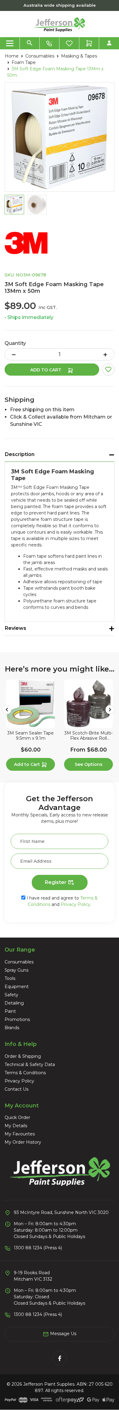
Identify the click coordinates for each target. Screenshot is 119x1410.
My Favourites (20, 1134)
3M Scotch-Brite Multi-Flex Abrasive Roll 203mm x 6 (88, 736)
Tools (10, 978)
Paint (10, 1011)
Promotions (17, 1019)
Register (56, 882)
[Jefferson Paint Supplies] (59, 23)
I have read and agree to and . (61, 901)
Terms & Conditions (25, 1072)
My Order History (23, 1142)
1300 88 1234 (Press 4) (38, 1247)
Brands (12, 1027)
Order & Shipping (23, 1056)
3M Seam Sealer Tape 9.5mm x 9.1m (30, 736)
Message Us (62, 1333)
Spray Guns (16, 970)
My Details (16, 1125)
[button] (108, 369)
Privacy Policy (75, 904)
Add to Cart (46, 370)
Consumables (19, 962)
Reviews (15, 628)
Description (19, 454)
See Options (89, 764)
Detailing (14, 1003)
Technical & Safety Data (30, 1064)
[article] (31, 726)
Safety (11, 995)
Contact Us (16, 1089)
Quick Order (17, 1117)
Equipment (17, 986)
